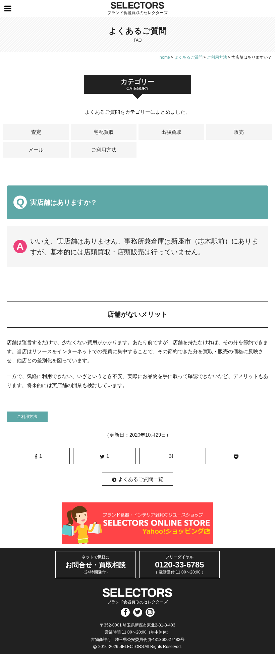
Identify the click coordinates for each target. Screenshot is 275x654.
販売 (239, 132)
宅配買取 (104, 132)
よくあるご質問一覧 (140, 479)
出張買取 (171, 132)
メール (36, 150)
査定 (36, 132)
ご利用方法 (103, 150)
